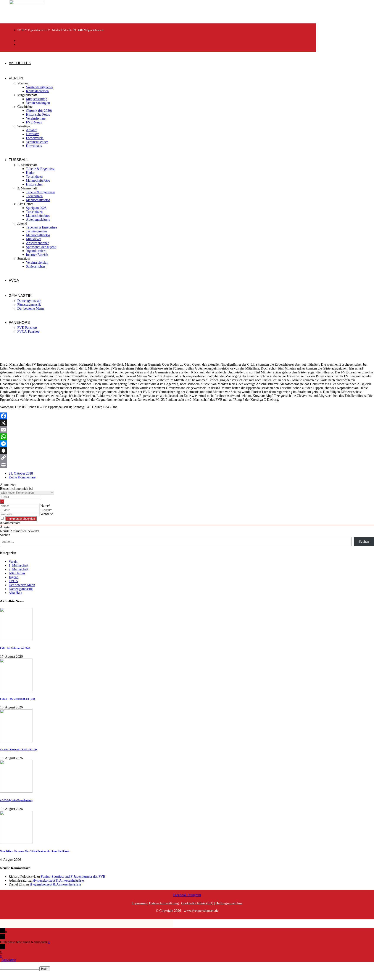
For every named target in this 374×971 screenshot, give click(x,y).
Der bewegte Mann (22, 585)
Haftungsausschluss (229, 903)
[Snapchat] (187, 450)
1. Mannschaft (18, 565)
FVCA (13, 581)
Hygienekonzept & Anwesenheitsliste (58, 880)
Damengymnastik (21, 589)
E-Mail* (46, 510)
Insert (44, 968)
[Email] (187, 429)
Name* (45, 506)
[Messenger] (187, 443)
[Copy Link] (187, 457)
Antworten (8, 960)
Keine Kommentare (22, 477)
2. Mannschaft (18, 569)
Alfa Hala (15, 593)
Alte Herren (17, 573)
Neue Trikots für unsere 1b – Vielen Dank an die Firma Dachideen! (34, 851)
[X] (187, 422)
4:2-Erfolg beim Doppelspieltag (16, 800)
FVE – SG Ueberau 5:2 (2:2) (15, 648)
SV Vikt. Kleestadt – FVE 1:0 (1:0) (18, 749)
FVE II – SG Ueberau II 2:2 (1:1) (17, 698)
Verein (13, 561)
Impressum (139, 903)
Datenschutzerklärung (164, 903)
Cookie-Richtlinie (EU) (197, 903)
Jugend (13, 577)
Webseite (46, 514)
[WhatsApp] (187, 436)
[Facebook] (187, 415)
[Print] (187, 464)
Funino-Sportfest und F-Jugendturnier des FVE (73, 876)
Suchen (5, 535)
